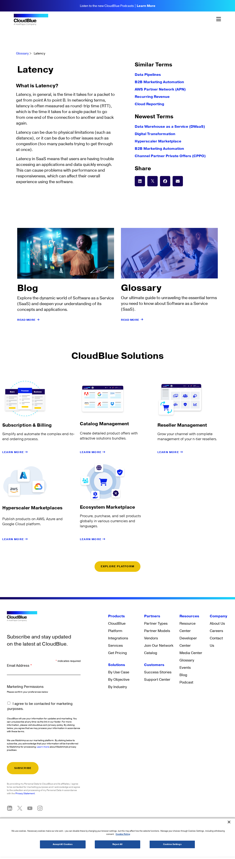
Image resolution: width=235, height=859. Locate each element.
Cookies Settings (172, 844)
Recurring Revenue (152, 96)
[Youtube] (30, 808)
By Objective (118, 679)
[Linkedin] (10, 808)
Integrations (118, 638)
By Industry (117, 686)
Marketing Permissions (25, 686)
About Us (217, 623)
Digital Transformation (155, 133)
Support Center (157, 679)
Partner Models (157, 630)
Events (185, 667)
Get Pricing (117, 652)
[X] (20, 808)
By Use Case (118, 672)
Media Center (190, 652)
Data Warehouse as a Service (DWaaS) (170, 126)
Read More (26, 320)
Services (115, 645)
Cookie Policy (123, 834)
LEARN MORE (13, 452)
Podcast (186, 682)
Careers (216, 630)
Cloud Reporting (149, 104)
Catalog (150, 652)
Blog (183, 675)
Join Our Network (158, 645)
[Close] (229, 822)
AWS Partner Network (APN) (160, 89)
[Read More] (38, 319)
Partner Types (156, 623)
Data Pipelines (148, 74)
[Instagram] (40, 808)
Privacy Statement (25, 793)
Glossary (22, 53)
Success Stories (157, 672)
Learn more (43, 746)
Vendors (151, 638)
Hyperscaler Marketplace (158, 141)
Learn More (146, 6)
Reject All (117, 844)
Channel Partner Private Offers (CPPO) (170, 156)
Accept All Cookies (63, 844)
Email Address (19, 665)
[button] (140, 181)
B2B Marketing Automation (159, 82)
